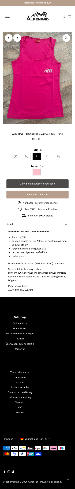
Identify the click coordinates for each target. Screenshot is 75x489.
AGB (19, 407)
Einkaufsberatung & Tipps (20, 333)
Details (10, 224)
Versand (19, 402)
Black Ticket (20, 328)
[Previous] (9, 38)
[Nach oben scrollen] (68, 479)
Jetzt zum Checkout (37, 194)
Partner (20, 338)
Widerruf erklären (19, 372)
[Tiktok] (13, 472)
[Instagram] (9, 472)
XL (47, 156)
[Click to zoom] (66, 38)
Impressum (20, 377)
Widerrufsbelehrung (20, 397)
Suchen (20, 412)
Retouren (20, 382)
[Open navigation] (11, 16)
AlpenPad (33, 481)
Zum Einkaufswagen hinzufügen (37, 183)
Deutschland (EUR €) (35, 438)
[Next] (17, 38)
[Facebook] (4, 472)
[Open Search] (63, 16)
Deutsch (8, 438)
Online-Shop (20, 323)
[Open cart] (69, 16)
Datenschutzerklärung (20, 392)
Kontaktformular (20, 387)
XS (59, 157)
